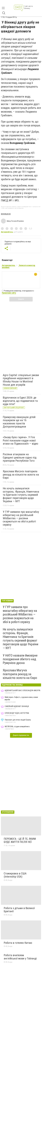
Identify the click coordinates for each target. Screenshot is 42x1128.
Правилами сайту (9, 293)
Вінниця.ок (6, 214)
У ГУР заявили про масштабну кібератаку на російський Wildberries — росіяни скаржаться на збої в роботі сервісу (21, 518)
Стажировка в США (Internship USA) (15, 875)
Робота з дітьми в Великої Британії (19, 910)
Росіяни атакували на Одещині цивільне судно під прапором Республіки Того (19, 457)
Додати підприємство (21, 735)
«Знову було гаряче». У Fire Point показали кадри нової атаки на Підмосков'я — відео (20, 440)
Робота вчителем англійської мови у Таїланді (20, 957)
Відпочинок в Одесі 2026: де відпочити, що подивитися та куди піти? (20, 401)
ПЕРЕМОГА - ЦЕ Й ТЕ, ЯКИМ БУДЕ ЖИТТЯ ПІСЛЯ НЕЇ (20, 840)
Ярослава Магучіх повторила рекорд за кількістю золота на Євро (21, 474)
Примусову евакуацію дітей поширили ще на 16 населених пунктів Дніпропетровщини (19, 421)
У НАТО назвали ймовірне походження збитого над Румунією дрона (20, 659)
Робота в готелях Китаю (18, 942)
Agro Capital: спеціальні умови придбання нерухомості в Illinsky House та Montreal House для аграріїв (21, 379)
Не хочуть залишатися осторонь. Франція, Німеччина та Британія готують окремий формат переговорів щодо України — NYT (21, 495)
